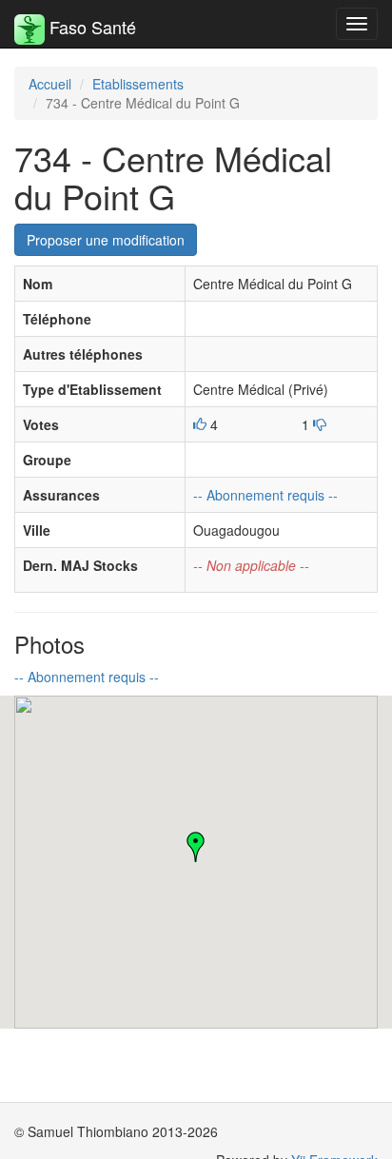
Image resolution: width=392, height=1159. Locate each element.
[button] (196, 847)
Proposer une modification (106, 239)
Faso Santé (90, 26)
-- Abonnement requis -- (265, 494)
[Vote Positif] (199, 424)
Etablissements (138, 83)
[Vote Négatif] (319, 424)
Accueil (50, 83)
